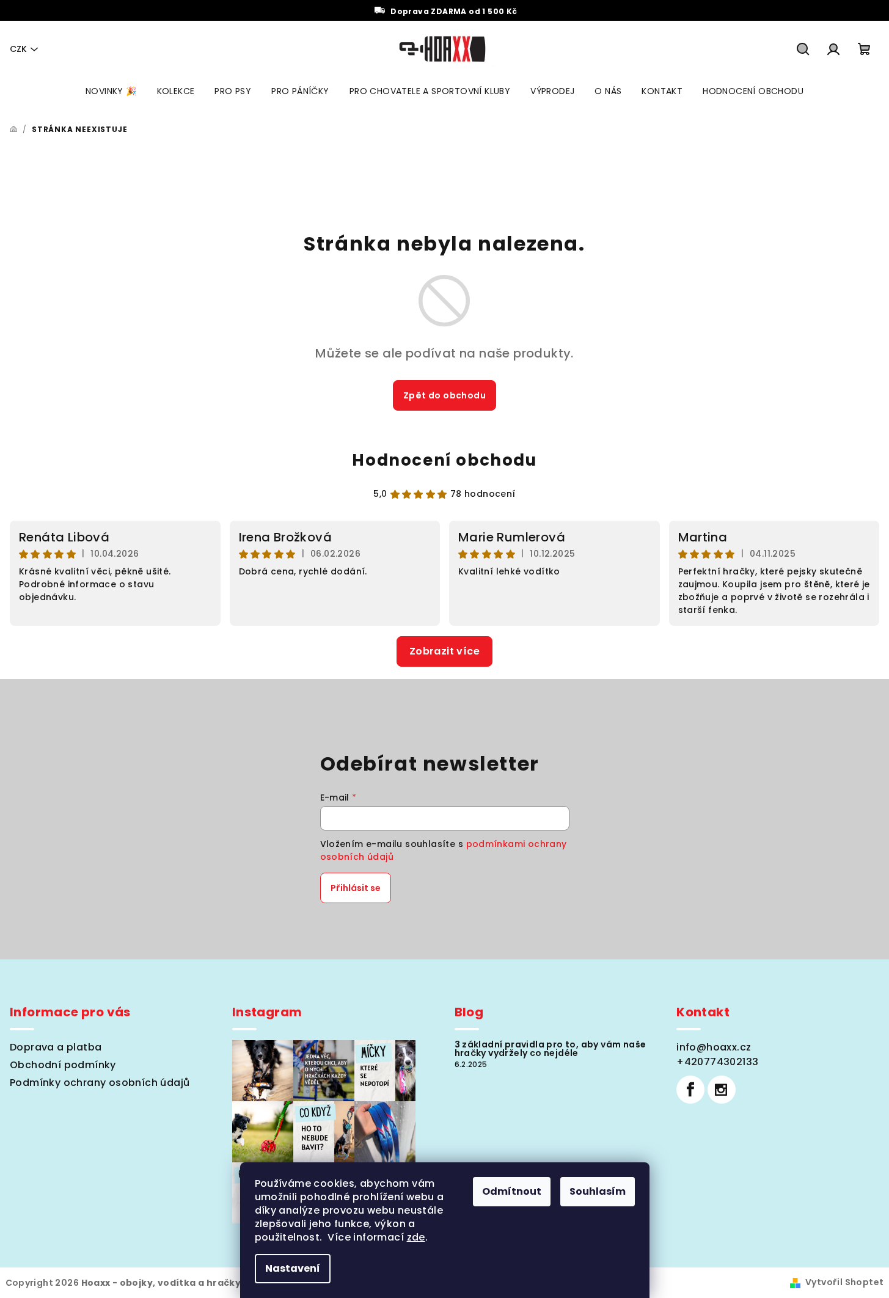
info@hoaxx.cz (713, 1047)
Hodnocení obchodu (444, 460)
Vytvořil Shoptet (844, 1282)
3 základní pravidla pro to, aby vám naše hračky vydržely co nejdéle (550, 1048)
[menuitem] (111, 91)
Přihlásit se (356, 888)
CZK (18, 49)
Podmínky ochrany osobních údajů (99, 1083)
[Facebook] (690, 1090)
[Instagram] (722, 1090)
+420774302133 (717, 1062)
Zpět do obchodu (444, 395)
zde (416, 1237)
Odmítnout (511, 1191)
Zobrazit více (444, 651)
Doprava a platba (55, 1047)
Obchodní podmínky (63, 1065)
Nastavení (292, 1268)
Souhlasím (597, 1191)
